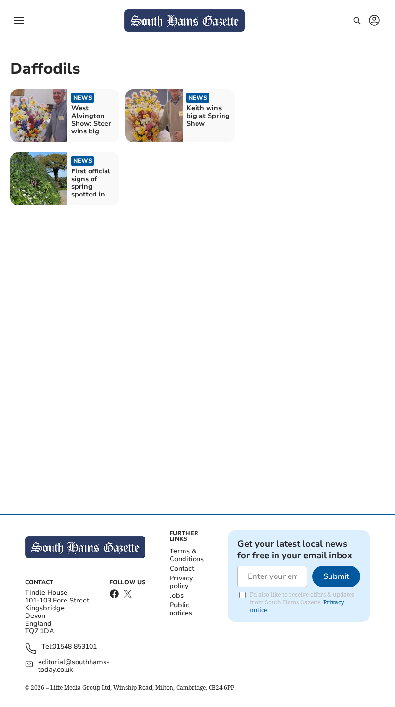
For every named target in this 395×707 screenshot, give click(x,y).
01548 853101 (75, 647)
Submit (336, 576)
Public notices (181, 609)
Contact (182, 568)
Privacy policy (181, 582)
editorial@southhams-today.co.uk (73, 666)
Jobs (177, 595)
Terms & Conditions (187, 555)
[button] (19, 20)
